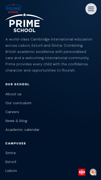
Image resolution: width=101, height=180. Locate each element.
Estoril (10, 161)
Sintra (10, 153)
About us (13, 94)
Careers (12, 112)
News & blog (16, 120)
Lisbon (11, 170)
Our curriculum (18, 103)
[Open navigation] (91, 9)
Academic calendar (22, 129)
